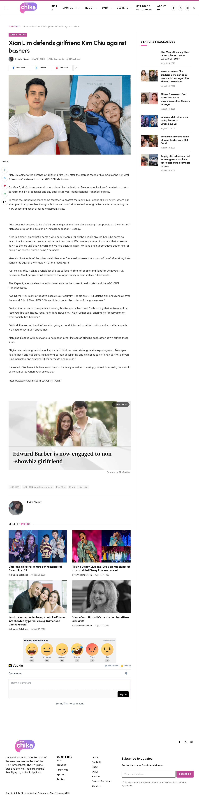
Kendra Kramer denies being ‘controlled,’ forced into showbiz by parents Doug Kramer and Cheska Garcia (37, 621)
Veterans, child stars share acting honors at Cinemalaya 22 (35, 568)
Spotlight (70, 8)
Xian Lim (83, 487)
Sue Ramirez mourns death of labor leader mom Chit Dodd (175, 140)
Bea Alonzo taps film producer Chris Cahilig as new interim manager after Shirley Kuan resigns (175, 76)
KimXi (72, 487)
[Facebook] (5, 170)
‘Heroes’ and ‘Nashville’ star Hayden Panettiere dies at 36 (100, 619)
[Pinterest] (5, 186)
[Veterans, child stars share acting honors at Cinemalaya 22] (38, 546)
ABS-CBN (15, 487)
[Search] (194, 8)
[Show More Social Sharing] (76, 68)
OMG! (105, 8)
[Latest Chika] (28, 8)
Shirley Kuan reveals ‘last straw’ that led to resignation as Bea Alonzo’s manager (175, 99)
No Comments (57, 59)
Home (26, 26)
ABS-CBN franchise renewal (38, 487)
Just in (54, 8)
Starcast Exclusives (144, 8)
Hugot (89, 8)
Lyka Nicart (23, 59)
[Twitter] (5, 178)
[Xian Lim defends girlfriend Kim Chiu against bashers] (70, 115)
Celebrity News (18, 35)
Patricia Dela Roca (19, 575)
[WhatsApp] (5, 194)
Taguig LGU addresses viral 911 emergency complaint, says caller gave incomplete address (175, 161)
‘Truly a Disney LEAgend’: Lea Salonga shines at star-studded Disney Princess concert (101, 568)
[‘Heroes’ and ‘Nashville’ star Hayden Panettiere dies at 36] (101, 596)
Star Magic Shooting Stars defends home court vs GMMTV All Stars (175, 55)
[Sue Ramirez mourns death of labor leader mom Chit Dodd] (149, 141)
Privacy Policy (179, 782)
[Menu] (7, 8)
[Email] (5, 202)
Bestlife (122, 8)
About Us (161, 8)
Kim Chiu (60, 487)
